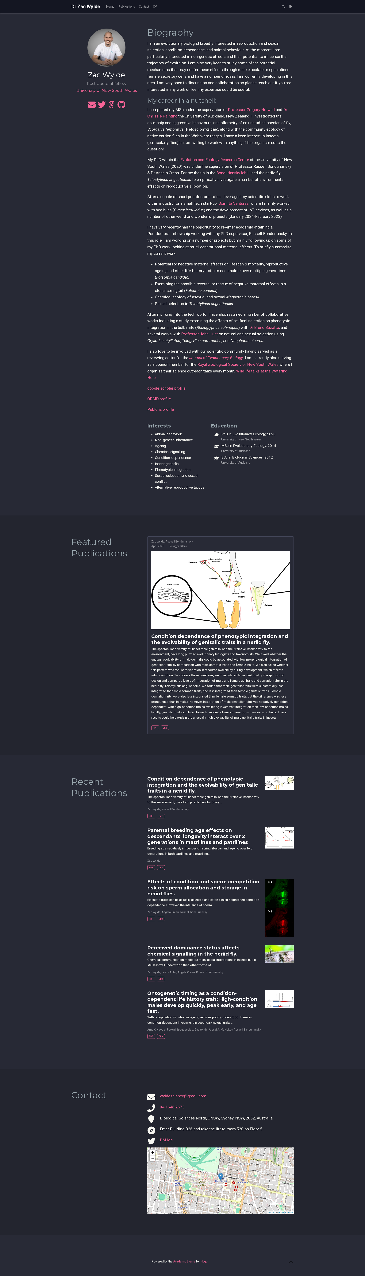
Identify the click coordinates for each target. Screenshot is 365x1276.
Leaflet (271, 1212)
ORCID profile (159, 399)
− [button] (152, 1158)
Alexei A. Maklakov (221, 1029)
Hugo (204, 1261)
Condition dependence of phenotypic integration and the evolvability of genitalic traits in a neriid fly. (219, 639)
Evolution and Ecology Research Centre (214, 159)
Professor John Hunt (199, 334)
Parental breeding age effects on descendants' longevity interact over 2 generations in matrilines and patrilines (197, 836)
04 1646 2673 (172, 1107)
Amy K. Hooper (156, 1029)
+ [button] (152, 1152)
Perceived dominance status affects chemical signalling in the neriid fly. (193, 951)
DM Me (166, 1140)
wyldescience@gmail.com (183, 1096)
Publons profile (160, 409)
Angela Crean (170, 912)
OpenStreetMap (285, 1212)
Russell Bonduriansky (179, 541)
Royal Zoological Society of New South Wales (238, 364)
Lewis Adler (169, 972)
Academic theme (184, 1261)
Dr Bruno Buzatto (264, 327)
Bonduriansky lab (231, 173)
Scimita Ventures (233, 203)
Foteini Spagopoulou (180, 1029)
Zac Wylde (157, 541)
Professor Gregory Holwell (251, 109)
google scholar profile (166, 388)
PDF (155, 727)
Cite (165, 727)
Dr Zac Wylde (85, 6)
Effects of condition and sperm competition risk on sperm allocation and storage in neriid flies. (203, 887)
